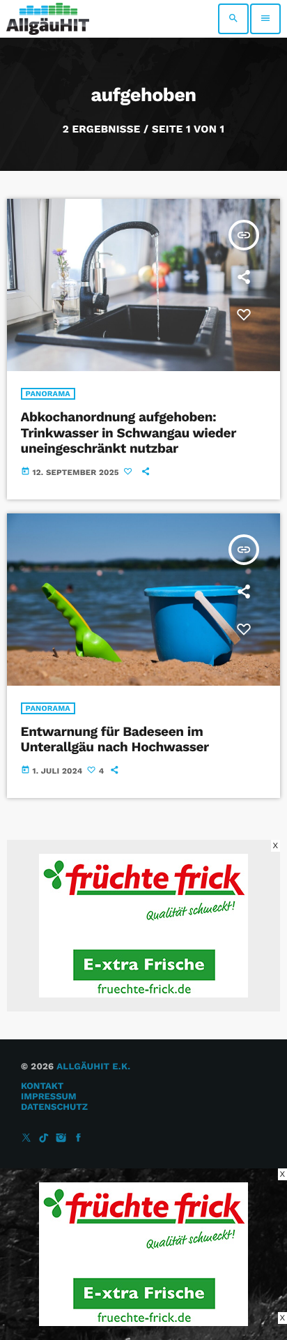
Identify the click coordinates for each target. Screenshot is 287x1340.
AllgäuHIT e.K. (93, 1067)
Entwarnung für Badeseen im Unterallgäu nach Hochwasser (115, 739)
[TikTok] (43, 1139)
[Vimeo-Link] (47, 19)
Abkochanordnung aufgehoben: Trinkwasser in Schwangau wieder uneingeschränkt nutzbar (128, 433)
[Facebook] (78, 1139)
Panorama (48, 393)
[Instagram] (61, 1139)
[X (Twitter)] (26, 1139)
